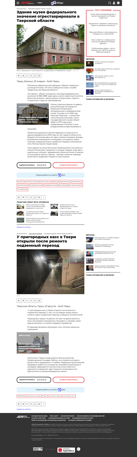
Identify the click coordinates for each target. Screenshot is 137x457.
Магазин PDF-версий (67, 416)
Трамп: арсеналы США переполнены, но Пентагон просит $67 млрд (107, 266)
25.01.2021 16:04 (21, 9)
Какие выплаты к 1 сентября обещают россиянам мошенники (107, 238)
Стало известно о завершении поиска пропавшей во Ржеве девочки (103, 41)
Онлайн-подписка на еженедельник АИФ (91, 416)
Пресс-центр (54, 416)
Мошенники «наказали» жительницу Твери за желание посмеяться (103, 24)
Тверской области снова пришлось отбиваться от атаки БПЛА (103, 33)
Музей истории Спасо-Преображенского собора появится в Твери (68, 206)
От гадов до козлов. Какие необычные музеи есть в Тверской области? (37, 213)
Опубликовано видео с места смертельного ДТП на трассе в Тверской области (103, 50)
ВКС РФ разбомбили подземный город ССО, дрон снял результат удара (105, 84)
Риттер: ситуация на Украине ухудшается (104, 62)
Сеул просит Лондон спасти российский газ (104, 76)
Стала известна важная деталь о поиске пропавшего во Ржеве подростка (103, 16)
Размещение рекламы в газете (82, 418)
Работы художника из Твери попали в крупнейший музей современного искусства (35, 206)
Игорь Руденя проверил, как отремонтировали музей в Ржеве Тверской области (71, 213)
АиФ (18, 295)
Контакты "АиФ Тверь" (38, 418)
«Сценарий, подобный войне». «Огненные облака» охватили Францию (105, 260)
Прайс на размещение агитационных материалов (48, 420)
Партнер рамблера (50, 449)
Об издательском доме (39, 416)
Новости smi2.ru (24, 227)
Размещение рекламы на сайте (59, 418)
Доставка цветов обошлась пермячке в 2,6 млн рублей (107, 69)
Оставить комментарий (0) (68, 165)
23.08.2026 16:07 (22, 233)
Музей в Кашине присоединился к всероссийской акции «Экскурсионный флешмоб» (37, 220)
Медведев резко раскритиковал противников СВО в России (105, 252)
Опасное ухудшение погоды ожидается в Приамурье (104, 245)
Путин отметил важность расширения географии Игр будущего (104, 91)
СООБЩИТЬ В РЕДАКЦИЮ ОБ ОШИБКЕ (80, 420)
